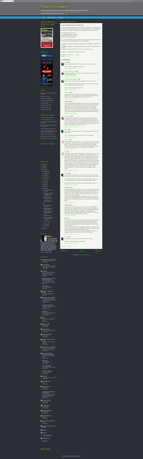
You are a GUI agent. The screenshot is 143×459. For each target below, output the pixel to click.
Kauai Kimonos (45, 438)
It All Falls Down (45, 401)
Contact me (60, 17)
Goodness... (44, 417)
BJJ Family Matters (46, 366)
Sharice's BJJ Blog (46, 435)
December (45, 171)
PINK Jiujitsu (45, 360)
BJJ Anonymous (46, 405)
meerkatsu (44, 271)
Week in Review (45, 325)
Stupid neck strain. (47, 215)
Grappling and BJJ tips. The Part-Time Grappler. (48, 279)
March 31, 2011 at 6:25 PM (70, 137)
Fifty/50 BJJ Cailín (46, 381)
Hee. (44, 203)
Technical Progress (45, 109)
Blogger (79, 456)
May (44, 184)
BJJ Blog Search (51, 17)
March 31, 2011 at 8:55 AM (70, 126)
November (45, 173)
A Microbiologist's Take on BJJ (47, 117)
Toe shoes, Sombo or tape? (47, 119)
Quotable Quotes (45, 411)
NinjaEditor (67, 92)
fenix (66, 62)
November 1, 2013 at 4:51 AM (71, 234)
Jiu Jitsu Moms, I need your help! (48, 367)
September (45, 177)
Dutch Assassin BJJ (46, 410)
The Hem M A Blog (46, 400)
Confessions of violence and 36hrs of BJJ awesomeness (48, 194)
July (44, 180)
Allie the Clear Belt (46, 334)
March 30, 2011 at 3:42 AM (70, 76)
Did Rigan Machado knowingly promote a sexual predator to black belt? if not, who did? (49, 300)
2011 (43, 169)
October (45, 175)
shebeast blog (45, 329)
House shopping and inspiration (47, 206)
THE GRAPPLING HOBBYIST (71, 79)
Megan (66, 129)
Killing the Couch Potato (46, 100)
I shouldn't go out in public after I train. (47, 201)
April (44, 186)
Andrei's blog (45, 286)
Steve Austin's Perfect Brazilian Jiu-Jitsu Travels (48, 354)
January (45, 225)
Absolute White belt (46, 415)
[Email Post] (77, 54)
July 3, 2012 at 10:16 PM (70, 215)
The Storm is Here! (46, 362)
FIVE (43, 382)
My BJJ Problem (45, 406)
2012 (43, 167)
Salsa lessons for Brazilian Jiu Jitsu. (47, 198)
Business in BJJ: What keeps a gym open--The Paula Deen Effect (49, 131)
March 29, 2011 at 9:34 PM (70, 68)
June (44, 182)
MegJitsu (44, 432)
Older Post (98, 251)
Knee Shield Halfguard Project (48, 293)
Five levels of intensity (46, 287)
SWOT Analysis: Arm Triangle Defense (49, 138)
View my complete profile (46, 252)
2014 (43, 164)
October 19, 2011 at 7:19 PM (71, 184)
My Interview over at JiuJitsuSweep (48, 136)
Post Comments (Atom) (84, 254)
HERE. (66, 13)
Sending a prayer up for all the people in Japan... (48, 212)
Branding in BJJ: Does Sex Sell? (48, 134)
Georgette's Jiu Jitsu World (48, 297)
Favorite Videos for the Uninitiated (49, 377)
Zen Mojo (44, 376)
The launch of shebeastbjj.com (48, 330)
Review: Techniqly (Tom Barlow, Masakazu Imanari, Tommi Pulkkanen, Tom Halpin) (48, 273)
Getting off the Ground (45, 98)
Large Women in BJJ (45, 105)
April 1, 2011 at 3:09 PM (70, 149)
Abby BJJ (44, 430)
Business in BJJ (44, 96)
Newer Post (64, 251)
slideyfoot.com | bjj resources (49, 259)
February (45, 224)
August (45, 179)
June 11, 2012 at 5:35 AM (70, 202)
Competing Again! (46, 372)
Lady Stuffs (67, 56)
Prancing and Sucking (47, 305)
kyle (65, 151)
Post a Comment (66, 246)
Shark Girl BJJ (45, 264)
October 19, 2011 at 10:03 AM (71, 170)
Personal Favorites (45, 107)
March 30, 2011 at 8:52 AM (70, 89)
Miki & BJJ (44, 441)
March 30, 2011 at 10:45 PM (71, 98)
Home (43, 17)
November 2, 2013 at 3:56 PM (71, 243)
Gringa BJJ (44, 311)
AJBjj (43, 317)
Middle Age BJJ (46, 324)
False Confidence (47, 221)
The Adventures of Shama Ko (49, 347)
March (44, 188)
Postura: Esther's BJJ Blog (48, 420)
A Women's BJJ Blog (47, 371)
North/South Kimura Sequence (48, 260)
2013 (43, 166)
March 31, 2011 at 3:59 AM (70, 113)
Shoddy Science (46, 386)
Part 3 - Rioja (45, 387)
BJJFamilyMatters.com (70, 71)
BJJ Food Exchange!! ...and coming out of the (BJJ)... (48, 218)
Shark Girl (67, 139)
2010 (43, 228)
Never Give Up (45, 335)
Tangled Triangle (54, 6)
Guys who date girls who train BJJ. (48, 128)
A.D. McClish (68, 116)
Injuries (43, 422)
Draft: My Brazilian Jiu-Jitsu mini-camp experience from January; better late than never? (48, 395)
